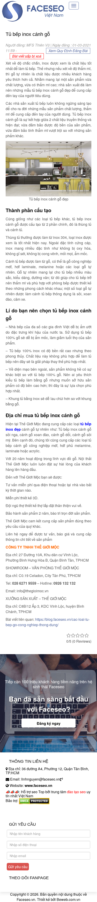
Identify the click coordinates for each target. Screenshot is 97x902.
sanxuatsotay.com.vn (22, 814)
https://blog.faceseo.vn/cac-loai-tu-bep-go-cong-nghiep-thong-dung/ (48, 622)
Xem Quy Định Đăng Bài (68, 50)
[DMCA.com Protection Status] (34, 800)
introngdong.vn (18, 808)
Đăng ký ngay (48, 723)
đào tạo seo (76, 791)
